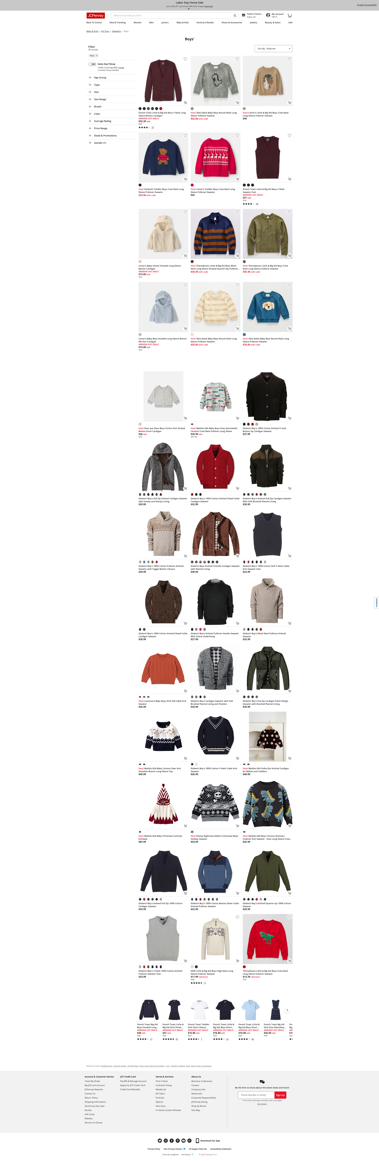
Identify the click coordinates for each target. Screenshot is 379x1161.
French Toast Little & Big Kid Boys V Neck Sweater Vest (263, 190)
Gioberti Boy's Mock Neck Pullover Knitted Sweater (264, 635)
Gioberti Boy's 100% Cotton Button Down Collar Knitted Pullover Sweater (215, 905)
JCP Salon (160, 1093)
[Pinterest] (178, 1140)
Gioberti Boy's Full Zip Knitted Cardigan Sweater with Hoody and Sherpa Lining (163, 500)
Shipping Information (95, 1101)
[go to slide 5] (194, 8)
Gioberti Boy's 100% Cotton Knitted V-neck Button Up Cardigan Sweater (264, 430)
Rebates (89, 1118)
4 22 (167, 1066)
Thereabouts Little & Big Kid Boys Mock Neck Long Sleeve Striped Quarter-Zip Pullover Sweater (214, 267)
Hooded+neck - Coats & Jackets (113, 1066)
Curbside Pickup (164, 1085)
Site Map (195, 1110)
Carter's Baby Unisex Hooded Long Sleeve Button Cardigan (160, 267)
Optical (159, 1101)
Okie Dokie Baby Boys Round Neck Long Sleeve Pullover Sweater (214, 114)
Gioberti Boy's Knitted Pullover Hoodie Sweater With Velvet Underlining (215, 635)
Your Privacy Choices (173, 1149)
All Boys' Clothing (178, 1066)
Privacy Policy (154, 1149)
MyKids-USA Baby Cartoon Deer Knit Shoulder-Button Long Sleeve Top (160, 770)
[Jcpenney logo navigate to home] (95, 16)
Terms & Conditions (170, 1154)
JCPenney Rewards (94, 1089)
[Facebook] (172, 1140)
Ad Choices (186, 1154)
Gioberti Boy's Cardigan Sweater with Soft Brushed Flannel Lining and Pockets (212, 702)
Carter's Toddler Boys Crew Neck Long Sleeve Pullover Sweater (213, 190)
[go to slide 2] (186, 8)
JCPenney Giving (199, 1101)
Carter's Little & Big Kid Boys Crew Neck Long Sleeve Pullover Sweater (266, 114)
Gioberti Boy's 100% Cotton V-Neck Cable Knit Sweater (214, 770)
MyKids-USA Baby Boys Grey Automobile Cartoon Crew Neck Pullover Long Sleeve (214, 430)
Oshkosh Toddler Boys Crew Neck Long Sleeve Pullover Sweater (161, 190)
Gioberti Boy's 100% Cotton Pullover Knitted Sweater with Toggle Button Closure (161, 567)
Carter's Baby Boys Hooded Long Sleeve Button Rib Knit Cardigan (163, 340)
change (121, 68)
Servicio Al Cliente (93, 1122)
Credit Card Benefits (130, 1089)
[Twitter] (160, 1140)
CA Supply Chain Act (198, 1149)
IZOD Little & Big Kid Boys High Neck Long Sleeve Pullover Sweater (212, 972)
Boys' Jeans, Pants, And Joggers (199, 1066)
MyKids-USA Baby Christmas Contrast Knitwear (160, 837)
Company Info (198, 1089)
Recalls (88, 1110)
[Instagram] (166, 1140)
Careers (195, 1085)
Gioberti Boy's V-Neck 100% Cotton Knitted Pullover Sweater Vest (160, 972)
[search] (236, 16)
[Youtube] (184, 1140)
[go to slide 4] (191, 8)
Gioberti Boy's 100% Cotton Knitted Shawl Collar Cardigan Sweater (215, 500)
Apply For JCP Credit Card (132, 1085)
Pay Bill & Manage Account (133, 1081)
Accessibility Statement (220, 1149)
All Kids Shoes (133, 1066)
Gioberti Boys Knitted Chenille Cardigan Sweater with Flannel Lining (215, 567)
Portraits (160, 1097)
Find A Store (162, 1081)
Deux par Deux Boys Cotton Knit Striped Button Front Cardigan (162, 430)
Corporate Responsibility (203, 1097)
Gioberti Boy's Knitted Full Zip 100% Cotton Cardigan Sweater (160, 905)
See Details (262, 1104)
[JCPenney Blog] (190, 1140)
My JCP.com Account (95, 1085)
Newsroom (196, 1093)
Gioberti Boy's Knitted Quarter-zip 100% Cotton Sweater (267, 905)
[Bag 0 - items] (290, 16)
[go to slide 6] (196, 8)
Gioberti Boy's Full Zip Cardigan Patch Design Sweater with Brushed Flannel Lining (265, 702)
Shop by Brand (198, 1106)
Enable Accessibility (367, 4)
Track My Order (92, 1081)
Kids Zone (161, 1106)
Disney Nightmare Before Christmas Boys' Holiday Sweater (215, 837)
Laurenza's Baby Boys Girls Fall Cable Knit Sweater (162, 702)
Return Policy (91, 1097)
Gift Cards (90, 1114)
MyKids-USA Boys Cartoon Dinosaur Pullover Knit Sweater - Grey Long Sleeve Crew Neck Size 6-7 (266, 837)
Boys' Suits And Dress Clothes (152, 1066)
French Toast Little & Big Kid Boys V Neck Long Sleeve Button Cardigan (162, 114)
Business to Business (201, 1081)
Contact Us (90, 1093)
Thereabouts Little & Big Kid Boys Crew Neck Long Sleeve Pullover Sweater (265, 267)
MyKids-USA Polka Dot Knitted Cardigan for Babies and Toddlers (266, 770)
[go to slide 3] (189, 8)
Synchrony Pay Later (95, 1106)
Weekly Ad (161, 1089)
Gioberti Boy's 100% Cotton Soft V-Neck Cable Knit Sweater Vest (266, 567)
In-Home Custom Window (168, 1110)
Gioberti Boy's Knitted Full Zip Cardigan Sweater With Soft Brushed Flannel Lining (267, 500)
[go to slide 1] (183, 8)
